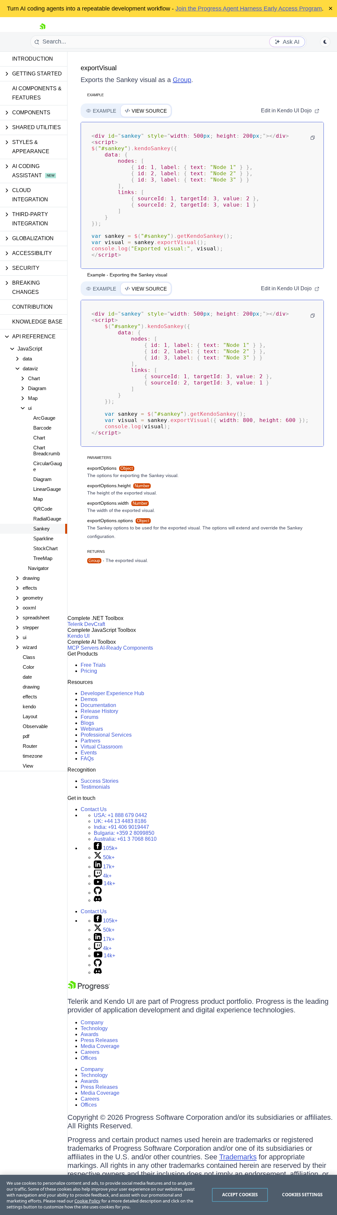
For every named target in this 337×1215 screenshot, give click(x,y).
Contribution (32, 307)
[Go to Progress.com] (88, 989)
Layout (30, 716)
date (27, 677)
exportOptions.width (117, 503)
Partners (90, 741)
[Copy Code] (313, 137)
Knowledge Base (37, 322)
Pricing (89, 671)
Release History (99, 711)
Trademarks (238, 1157)
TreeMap (42, 558)
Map (38, 499)
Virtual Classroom (101, 746)
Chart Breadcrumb (46, 450)
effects (30, 696)
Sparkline (43, 538)
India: (121, 827)
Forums (89, 717)
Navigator (38, 568)
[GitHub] (98, 892)
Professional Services (106, 735)
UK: (120, 821)
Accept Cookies (240, 1195)
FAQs (87, 758)
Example (95, 95)
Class (29, 657)
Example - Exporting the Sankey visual (127, 274)
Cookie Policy (87, 1201)
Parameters (99, 458)
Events (89, 752)
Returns (96, 551)
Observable (35, 726)
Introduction (32, 59)
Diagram (42, 479)
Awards (89, 1034)
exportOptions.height (118, 485)
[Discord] (98, 900)
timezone (32, 756)
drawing (31, 687)
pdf (26, 736)
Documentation (98, 705)
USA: (120, 815)
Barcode (42, 428)
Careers (90, 1052)
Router (30, 746)
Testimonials (95, 787)
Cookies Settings (302, 1195)
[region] (168, 1195)
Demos (89, 699)
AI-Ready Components (126, 648)
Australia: (125, 839)
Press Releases (99, 1040)
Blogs (87, 723)
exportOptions (110, 468)
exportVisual (99, 67)
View (28, 766)
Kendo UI (78, 636)
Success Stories (99, 781)
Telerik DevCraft (86, 624)
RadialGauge (47, 519)
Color (28, 667)
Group (182, 79)
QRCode (42, 509)
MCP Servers (83, 648)
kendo (29, 706)
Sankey (41, 528)
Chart (39, 437)
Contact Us (94, 809)
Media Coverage (100, 1046)
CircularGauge (47, 466)
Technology (94, 1028)
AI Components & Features (37, 93)
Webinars (92, 729)
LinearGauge (47, 489)
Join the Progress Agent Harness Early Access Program (248, 8)
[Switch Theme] (325, 42)
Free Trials (93, 665)
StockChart (45, 548)
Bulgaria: (124, 833)
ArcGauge (44, 418)
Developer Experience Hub (112, 693)
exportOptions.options (118, 520)
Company (92, 1022)
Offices (89, 1058)
